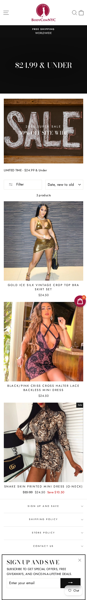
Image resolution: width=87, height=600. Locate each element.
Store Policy (43, 532)
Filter (19, 184)
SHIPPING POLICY (43, 519)
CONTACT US (43, 546)
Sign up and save (43, 506)
